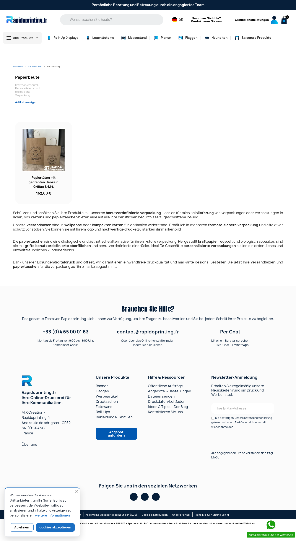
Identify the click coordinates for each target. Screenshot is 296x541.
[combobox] (114, 19)
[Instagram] (145, 497)
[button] (283, 20)
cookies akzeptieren (55, 527)
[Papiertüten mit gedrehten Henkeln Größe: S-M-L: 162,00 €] (43, 163)
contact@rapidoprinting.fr (148, 332)
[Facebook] (134, 497)
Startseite (18, 66)
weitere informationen (52, 515)
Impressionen (35, 66)
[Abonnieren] (268, 408)
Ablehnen (21, 527)
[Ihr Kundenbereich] (274, 20)
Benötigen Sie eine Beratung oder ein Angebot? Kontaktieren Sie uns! (148, 4)
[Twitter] (156, 497)
